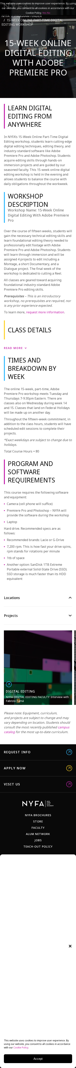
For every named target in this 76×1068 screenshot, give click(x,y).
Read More (13, 348)
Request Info (17, 752)
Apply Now (15, 768)
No (48, 13)
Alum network (38, 834)
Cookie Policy (20, 1047)
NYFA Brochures (38, 815)
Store (38, 821)
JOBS (38, 840)
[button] (70, 946)
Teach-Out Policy (38, 846)
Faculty (38, 828)
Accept (38, 1058)
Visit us (12, 784)
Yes (44, 13)
